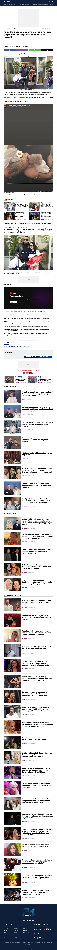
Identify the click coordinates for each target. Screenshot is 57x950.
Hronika (35, 4)
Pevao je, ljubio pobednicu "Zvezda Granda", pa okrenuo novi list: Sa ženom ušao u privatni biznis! (36, 770)
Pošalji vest (30, 942)
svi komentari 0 (31, 357)
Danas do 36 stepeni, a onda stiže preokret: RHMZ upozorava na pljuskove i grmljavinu (27, 334)
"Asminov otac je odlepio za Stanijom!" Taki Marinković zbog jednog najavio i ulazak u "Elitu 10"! (37, 394)
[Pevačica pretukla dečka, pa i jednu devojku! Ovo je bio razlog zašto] (12, 742)
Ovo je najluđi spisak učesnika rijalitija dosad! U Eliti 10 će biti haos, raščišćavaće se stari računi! (44, 379)
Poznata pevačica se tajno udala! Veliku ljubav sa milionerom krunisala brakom (37, 617)
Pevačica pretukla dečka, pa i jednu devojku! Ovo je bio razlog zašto (36, 739)
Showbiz (27, 4)
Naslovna (6, 28)
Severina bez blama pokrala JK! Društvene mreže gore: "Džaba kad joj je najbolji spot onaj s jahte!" (37, 582)
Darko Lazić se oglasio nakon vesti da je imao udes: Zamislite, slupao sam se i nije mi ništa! (37, 816)
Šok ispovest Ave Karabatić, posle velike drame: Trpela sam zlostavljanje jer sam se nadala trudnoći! (37, 724)
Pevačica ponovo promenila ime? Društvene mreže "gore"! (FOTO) (35, 846)
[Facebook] (24, 373)
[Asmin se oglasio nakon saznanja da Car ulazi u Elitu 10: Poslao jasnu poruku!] (12, 442)
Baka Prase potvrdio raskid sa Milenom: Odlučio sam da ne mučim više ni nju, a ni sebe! (36, 567)
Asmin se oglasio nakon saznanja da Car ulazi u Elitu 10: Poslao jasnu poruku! (36, 440)
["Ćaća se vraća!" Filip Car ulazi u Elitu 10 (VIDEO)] (12, 457)
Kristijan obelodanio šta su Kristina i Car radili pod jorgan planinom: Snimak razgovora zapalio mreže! (37, 409)
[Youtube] (32, 373)
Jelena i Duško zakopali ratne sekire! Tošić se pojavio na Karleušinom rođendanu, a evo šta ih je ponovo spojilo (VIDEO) (36, 832)
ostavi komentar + (45, 357)
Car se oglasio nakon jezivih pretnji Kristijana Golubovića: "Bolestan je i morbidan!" (36, 485)
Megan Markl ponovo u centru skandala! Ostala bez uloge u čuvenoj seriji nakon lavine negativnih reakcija (28, 322)
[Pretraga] (50, 1)
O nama (7, 942)
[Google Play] (47, 929)
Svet (31, 4)
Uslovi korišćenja (47, 942)
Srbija (15, 937)
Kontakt (12, 942)
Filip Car (19, 346)
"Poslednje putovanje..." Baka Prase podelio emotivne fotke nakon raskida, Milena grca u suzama (37, 536)
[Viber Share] (22, 50)
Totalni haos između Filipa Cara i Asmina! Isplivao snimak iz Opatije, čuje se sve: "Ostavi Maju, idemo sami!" (20, 379)
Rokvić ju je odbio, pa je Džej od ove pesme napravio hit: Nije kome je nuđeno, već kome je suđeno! (36, 709)
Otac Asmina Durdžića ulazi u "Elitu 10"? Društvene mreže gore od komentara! (36, 648)
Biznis (50, 4)
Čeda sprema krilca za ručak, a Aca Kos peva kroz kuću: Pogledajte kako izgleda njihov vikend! (37, 551)
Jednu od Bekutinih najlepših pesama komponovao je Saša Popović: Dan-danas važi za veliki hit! (37, 877)
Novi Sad (25, 935)
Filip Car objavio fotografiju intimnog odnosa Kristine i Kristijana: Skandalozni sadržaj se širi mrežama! (37, 470)
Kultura (15, 935)
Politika (19, 4)
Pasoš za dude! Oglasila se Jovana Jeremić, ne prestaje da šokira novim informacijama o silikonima (36, 633)
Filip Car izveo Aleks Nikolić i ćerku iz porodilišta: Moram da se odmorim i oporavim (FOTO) (47, 204)
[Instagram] (27, 373)
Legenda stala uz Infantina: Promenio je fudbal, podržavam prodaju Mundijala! (28, 326)
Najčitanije (28, 315)
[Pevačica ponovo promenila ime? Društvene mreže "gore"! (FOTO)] (12, 849)
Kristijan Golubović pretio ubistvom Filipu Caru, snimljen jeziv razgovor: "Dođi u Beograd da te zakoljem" (36, 501)
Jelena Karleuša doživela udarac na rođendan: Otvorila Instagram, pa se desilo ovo (36, 785)
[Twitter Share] (47, 50)
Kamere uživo (12, 4)
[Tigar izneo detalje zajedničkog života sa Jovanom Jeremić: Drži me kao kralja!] (12, 604)
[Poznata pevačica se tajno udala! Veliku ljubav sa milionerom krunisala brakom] (12, 620)
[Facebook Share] (10, 50)
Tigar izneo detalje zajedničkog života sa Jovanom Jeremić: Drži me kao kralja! (37, 602)
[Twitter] (30, 373)
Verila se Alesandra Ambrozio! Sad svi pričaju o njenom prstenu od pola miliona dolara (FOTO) (37, 892)
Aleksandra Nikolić (9, 346)
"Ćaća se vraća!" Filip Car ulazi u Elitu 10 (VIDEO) (37, 454)
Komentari (45, 315)
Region (25, 930)
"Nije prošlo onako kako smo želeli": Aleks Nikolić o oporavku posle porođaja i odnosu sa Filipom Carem (21, 214)
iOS (15, 311)
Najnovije (6, 4)
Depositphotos (28, 944)
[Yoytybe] (40, 938)
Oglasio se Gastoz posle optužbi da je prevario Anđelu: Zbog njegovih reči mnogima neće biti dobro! (37, 862)
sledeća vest (41, 376)
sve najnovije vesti (28, 339)
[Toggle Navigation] (52, 1)
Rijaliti (15, 28)
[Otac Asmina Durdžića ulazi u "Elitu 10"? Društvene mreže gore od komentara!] (12, 650)
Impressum (17, 942)
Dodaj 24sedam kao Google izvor (29, 54)
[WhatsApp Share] (35, 50)
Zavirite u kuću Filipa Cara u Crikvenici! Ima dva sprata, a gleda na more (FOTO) (37, 424)
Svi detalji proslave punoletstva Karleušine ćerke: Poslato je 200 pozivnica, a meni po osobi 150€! (35, 694)
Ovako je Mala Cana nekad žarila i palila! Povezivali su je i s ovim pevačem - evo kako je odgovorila (35, 663)
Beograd (25, 928)
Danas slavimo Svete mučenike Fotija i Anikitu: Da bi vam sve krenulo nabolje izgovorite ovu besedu (28, 330)
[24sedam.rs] (8, 2)
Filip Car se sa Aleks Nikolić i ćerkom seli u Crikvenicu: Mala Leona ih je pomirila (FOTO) (21, 204)
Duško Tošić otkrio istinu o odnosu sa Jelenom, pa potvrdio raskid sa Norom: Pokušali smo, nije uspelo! (37, 755)
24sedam (33, 311)
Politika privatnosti (38, 942)
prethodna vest (19, 376)
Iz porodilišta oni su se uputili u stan (15, 97)
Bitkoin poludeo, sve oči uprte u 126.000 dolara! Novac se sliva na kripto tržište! (28, 318)
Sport (23, 4)
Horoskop (26, 933)
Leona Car (26, 346)
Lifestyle (45, 4)
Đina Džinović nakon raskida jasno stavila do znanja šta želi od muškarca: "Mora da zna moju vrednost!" (37, 678)
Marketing (23, 942)
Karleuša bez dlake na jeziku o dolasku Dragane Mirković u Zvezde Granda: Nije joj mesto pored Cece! (37, 801)
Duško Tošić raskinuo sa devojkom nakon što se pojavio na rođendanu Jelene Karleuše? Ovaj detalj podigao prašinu (37, 522)
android (20, 311)
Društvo (40, 4)
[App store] (38, 929)
